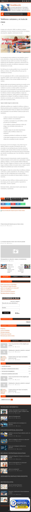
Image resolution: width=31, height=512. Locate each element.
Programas (3, 328)
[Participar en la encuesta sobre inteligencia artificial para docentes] (20, 504)
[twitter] (24, 1)
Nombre (4, 307)
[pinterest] (28, 1)
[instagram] (29, 1)
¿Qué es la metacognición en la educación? (10, 288)
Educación (25, 198)
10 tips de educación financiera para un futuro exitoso (12, 224)
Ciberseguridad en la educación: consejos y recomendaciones (13, 259)
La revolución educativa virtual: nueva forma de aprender (13, 241)
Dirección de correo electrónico (10, 303)
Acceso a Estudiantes (5, 330)
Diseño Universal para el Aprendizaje (8, 284)
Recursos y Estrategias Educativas (10, 368)
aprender (7, 198)
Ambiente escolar (5, 399)
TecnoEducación (15, 5)
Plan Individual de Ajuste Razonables (8, 286)
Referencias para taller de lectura (8, 335)
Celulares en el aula (16, 198)
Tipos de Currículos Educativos (15, 485)
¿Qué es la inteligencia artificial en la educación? (19, 439)
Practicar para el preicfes (6, 334)
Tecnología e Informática (8, 371)
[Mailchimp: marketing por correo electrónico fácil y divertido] (17, 314)
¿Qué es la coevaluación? (6, 289)
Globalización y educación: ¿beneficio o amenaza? (19, 350)
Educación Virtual (6, 200)
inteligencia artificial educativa (10, 373)
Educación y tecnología (17, 200)
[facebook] (23, 1)
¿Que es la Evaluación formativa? (8, 291)
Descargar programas (5, 332)
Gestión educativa (6, 366)
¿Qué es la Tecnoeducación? (14, 416)
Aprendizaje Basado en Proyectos (8, 293)
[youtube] (26, 1)
